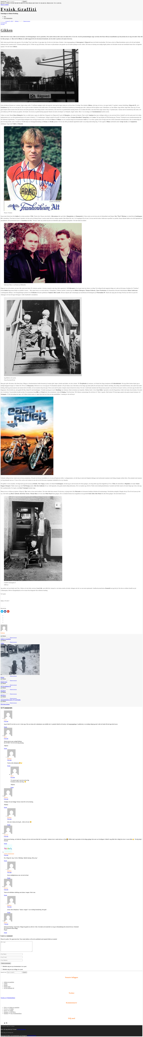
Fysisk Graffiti (19, 9)
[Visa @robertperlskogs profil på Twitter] (4, 1023)
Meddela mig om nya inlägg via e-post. (13, 969)
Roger (5, 922)
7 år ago (6, 924)
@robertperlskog (21, 1029)
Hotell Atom (4, 682)
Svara (5, 727)
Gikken (6, 30)
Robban (17, 21)
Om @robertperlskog (8, 18)
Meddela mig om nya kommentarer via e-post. (15, 966)
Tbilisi (2, 643)
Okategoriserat (26, 21)
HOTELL (3, 695)
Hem (5, 16)
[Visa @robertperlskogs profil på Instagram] (6, 1023)
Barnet (2, 677)
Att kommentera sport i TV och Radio (11, 699)
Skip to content (5, 4)
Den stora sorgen (5, 704)
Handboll (3, 691)
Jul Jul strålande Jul (6, 686)
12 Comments (4, 22)
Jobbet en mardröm (6, 639)
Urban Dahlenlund (9, 853)
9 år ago (6, 721)
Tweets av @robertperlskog (8, 997)
